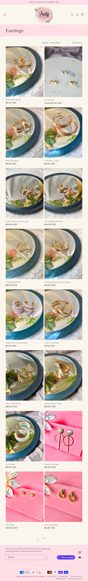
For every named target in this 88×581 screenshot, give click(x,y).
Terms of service (76, 576)
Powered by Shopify (38, 576)
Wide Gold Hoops (12, 161)
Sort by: (45, 43)
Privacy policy (52, 576)
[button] (4, 14)
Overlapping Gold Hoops (53, 221)
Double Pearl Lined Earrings (16, 343)
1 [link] (37, 538)
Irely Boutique (26, 576)
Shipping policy (61, 579)
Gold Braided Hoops (13, 282)
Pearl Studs (10, 525)
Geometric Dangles (51, 464)
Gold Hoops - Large (51, 161)
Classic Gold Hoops (51, 343)
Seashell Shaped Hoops (53, 403)
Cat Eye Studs (49, 100)
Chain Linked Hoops (13, 403)
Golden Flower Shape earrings (17, 221)
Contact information (75, 579)
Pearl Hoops (10, 464)
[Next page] (50, 538)
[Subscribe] (44, 557)
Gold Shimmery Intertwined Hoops (57, 282)
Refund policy (64, 576)
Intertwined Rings (51, 525)
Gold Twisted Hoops (13, 100)
